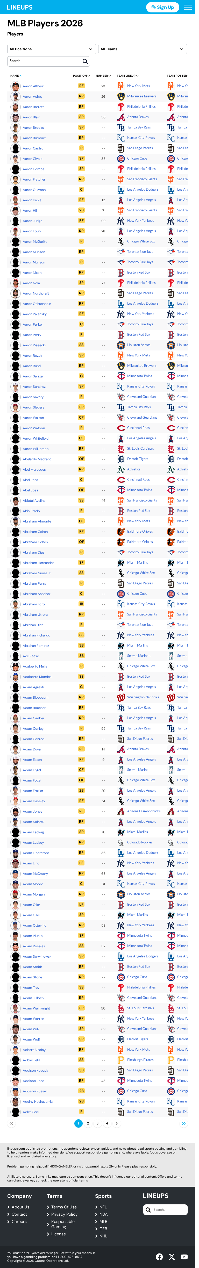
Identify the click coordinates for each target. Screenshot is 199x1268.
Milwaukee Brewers (142, 96)
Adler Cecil (31, 1112)
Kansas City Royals (141, 138)
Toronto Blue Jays (140, 252)
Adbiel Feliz (31, 1060)
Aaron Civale (32, 158)
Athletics (133, 469)
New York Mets (138, 86)
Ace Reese (31, 656)
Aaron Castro (33, 148)
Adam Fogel (32, 780)
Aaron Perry (32, 335)
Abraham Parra (34, 583)
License (58, 1234)
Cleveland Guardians (142, 397)
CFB (103, 1228)
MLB (104, 1221)
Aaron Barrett (33, 107)
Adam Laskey (33, 842)
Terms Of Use (64, 1207)
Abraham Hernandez (38, 563)
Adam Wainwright (36, 1008)
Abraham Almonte (37, 521)
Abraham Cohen (35, 531)
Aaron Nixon (32, 272)
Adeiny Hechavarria (38, 1101)
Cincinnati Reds (138, 428)
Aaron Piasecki (34, 345)
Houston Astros (139, 345)
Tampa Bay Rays (139, 127)
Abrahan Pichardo (36, 635)
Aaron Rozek (32, 355)
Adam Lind (31, 863)
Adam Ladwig (33, 832)
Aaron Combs (33, 169)
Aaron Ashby (32, 96)
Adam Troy (31, 987)
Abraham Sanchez (37, 594)
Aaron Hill (30, 210)
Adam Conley (33, 728)
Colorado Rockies (140, 842)
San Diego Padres (140, 148)
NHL (103, 1236)
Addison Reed (33, 1081)
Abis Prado (31, 511)
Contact (19, 1214)
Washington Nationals (143, 697)
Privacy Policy (64, 1214)
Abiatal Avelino (34, 500)
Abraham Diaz (33, 552)
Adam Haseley (34, 801)
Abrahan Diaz (33, 625)
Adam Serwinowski (37, 956)
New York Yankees (140, 221)
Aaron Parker (33, 324)
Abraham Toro (34, 604)
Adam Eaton (32, 759)
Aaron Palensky (35, 314)
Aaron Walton (33, 417)
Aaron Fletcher (34, 179)
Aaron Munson (34, 252)
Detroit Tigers (137, 459)
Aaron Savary (33, 397)
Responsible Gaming (63, 1224)
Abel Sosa (30, 490)
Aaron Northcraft (36, 293)
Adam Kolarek (34, 822)
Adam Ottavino (34, 925)
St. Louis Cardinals (140, 448)
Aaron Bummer (34, 138)
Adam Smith (32, 967)
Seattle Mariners (139, 656)
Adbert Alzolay (34, 1050)
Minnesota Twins (139, 376)
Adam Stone (32, 977)
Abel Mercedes (34, 469)
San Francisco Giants (142, 179)
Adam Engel (32, 770)
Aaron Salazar (33, 376)
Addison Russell (35, 1091)
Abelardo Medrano (37, 459)
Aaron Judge (32, 221)
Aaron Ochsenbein (37, 304)
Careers (19, 1221)
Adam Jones (32, 811)
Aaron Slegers (33, 407)
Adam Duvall (32, 749)
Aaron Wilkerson (35, 449)
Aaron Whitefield (35, 438)
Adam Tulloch (33, 998)
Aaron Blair (31, 117)
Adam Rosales (34, 946)
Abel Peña (30, 480)
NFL (103, 1207)
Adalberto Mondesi (37, 677)
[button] (188, 7)
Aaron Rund (32, 366)
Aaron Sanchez (34, 386)
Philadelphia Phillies (141, 107)
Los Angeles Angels (141, 200)
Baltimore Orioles (140, 531)
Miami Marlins (137, 562)
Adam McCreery (35, 873)
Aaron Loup (32, 231)
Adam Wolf (31, 1039)
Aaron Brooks (33, 127)
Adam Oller (31, 904)
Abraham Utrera (35, 614)
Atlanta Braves (138, 117)
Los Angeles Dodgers (143, 189)
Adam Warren (33, 1018)
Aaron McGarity (35, 241)
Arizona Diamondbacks (144, 811)
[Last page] (184, 1123)
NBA (104, 1214)
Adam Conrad (33, 739)
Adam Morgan (34, 894)
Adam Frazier (33, 791)
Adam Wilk (31, 1029)
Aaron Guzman (34, 190)
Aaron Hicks (32, 200)
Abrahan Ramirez (36, 645)
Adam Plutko (33, 936)
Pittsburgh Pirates (140, 1060)
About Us (20, 1207)
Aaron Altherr (33, 86)
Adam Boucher (34, 708)
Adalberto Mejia (35, 666)
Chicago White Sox (141, 241)
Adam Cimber (33, 718)
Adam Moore (33, 884)
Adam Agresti (33, 687)
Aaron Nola (31, 283)
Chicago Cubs (137, 158)
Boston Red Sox (138, 272)
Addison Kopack (35, 1070)
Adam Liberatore (36, 853)
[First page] (11, 1123)
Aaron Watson (34, 428)
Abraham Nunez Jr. (37, 573)
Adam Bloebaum (35, 697)
